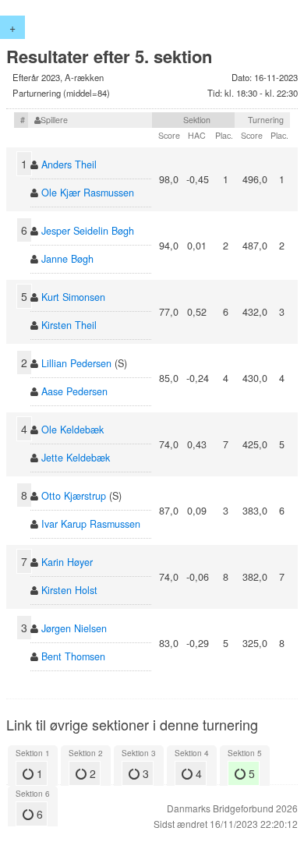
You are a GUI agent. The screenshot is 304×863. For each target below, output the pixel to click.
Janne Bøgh (67, 259)
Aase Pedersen (74, 391)
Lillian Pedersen (76, 363)
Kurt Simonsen (73, 297)
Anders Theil (69, 164)
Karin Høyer (67, 562)
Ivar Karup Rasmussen (90, 524)
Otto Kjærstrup (73, 496)
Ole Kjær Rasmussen (87, 193)
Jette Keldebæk (75, 458)
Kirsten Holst (69, 590)
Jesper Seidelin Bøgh (87, 231)
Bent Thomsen (73, 656)
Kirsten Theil (69, 325)
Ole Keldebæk (72, 430)
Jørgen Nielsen (74, 628)
